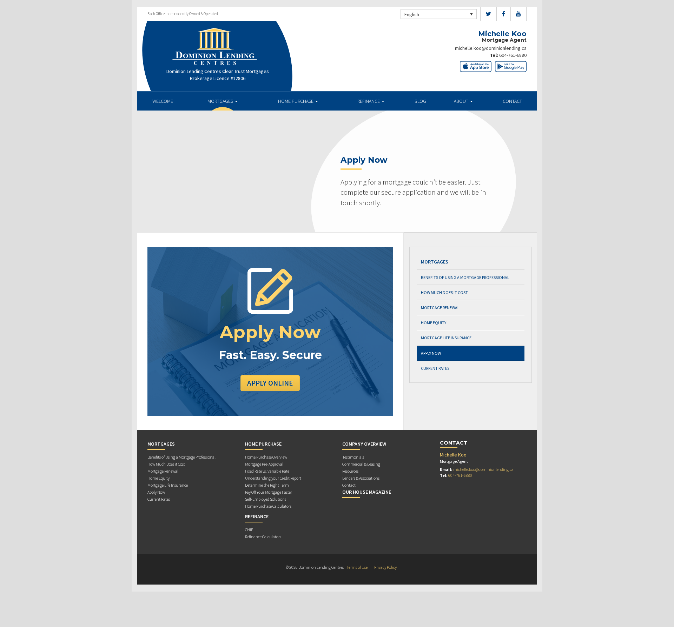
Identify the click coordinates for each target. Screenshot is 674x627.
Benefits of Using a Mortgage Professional (465, 277)
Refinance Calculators (263, 536)
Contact (512, 101)
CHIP (249, 529)
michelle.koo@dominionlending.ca (491, 48)
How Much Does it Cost (444, 292)
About (461, 101)
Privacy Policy (385, 567)
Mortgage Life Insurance (446, 337)
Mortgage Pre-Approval (264, 464)
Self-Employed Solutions (265, 499)
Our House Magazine (366, 492)
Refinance (369, 101)
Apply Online (270, 383)
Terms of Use (357, 567)
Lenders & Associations (360, 478)
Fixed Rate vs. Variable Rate (267, 471)
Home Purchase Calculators (268, 506)
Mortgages (220, 101)
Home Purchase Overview (266, 457)
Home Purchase (296, 101)
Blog (420, 101)
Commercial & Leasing (361, 464)
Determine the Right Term (267, 485)
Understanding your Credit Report (273, 478)
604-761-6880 (513, 55)
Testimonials (353, 457)
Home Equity (433, 322)
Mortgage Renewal (440, 307)
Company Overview (364, 444)
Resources (350, 471)
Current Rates (435, 368)
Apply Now (431, 353)
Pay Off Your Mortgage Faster (268, 492)
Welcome (162, 101)
